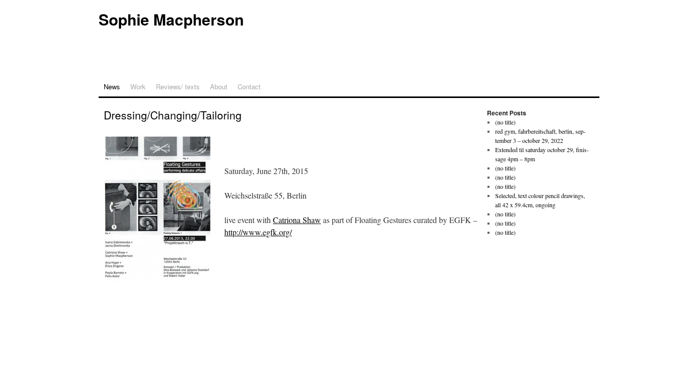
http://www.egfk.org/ (258, 232)
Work (138, 86)
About (218, 86)
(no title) (505, 122)
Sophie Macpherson (171, 19)
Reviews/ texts (178, 86)
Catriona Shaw (297, 219)
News (112, 86)
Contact (249, 86)
